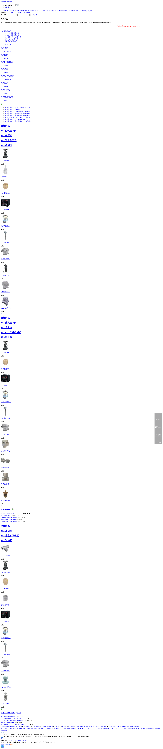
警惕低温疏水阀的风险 (22, 113)
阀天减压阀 (131, 728)
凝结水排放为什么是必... (23, 121)
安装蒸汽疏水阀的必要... (23, 115)
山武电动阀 (36, 726)
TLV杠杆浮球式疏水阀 (12, 35)
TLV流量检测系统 (7, 97)
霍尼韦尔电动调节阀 (8, 726)
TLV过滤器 (4, 69)
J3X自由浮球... (5, 292)
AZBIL (143, 728)
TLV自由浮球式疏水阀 (12, 33)
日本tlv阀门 (4, 728)
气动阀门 (50, 728)
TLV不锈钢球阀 (6, 79)
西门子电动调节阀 (133, 726)
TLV (92, 728)
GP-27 (113, 728)
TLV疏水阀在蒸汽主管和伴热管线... (12, 720)
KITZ (93, 726)
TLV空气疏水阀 (6, 44)
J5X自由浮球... (5, 467)
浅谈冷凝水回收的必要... (23, 111)
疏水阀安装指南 (87, 11)
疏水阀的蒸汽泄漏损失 (8, 716)
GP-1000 (80, 728)
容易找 (64, 726)
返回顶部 (158, 442)
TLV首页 (4, 11)
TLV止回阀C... (5, 193)
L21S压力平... (5, 451)
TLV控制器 (4, 93)
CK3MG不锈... (5, 605)
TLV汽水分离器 (45, 11)
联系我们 (8, 7)
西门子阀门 (41, 728)
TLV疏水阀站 (5, 90)
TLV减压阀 (77, 11)
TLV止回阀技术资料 (11, 117)
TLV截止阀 (4, 83)
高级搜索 (34, 14)
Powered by (7, 744)
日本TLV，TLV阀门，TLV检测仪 (20, 13)
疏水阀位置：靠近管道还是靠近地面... (13, 724)
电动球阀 (19, 726)
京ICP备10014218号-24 (18, 740)
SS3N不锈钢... (5, 703)
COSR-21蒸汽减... (21, 119)
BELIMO (71, 726)
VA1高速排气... (6, 687)
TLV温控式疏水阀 (11, 41)
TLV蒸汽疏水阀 (21, 11)
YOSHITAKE (121, 726)
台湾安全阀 (150, 728)
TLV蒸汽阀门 (9, 107)
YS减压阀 (4, 730)
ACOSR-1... (4, 177)
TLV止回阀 (62, 11)
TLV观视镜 (4, 72)
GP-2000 (86, 728)
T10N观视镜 (5, 484)
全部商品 (5, 125)
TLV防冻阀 (4, 86)
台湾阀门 (158, 728)
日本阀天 (87, 726)
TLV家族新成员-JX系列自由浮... (11, 718)
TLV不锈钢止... (6, 226)
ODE (138, 728)
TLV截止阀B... (5, 160)
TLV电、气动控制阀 (7, 76)
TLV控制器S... (5, 209)
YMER (43, 726)
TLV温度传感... (6, 242)
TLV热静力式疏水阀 (11, 39)
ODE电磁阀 (79, 726)
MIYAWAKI (27, 726)
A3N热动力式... (6, 308)
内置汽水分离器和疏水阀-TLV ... (11, 513)
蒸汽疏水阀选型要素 (7, 722)
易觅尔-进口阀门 (101, 726)
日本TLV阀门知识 (8, 713)
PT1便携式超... (5, 275)
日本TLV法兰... (6, 556)
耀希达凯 (50, 726)
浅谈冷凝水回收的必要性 (9, 517)
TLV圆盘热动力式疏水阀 (13, 37)
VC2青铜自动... (6, 500)
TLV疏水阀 (112, 726)
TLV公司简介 (11, 11)
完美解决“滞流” (20, 109)
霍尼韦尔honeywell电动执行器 (27, 728)
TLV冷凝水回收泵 (33, 11)
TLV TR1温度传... (25, 117)
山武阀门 (58, 726)
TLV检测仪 (54, 11)
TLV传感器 (4, 100)
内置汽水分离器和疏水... (23, 107)
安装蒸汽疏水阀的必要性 (9, 521)
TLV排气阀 (70, 11)
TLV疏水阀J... (5, 259)
